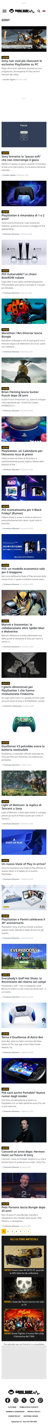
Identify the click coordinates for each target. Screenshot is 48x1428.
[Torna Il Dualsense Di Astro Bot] (24, 1015)
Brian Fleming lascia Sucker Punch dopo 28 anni (20, 393)
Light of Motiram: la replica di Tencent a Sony (21, 806)
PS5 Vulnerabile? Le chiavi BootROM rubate (19, 275)
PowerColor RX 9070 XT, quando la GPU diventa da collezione (24, 1272)
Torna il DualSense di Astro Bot (22, 1037)
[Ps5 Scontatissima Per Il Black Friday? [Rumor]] (24, 488)
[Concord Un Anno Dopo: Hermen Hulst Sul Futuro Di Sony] (24, 1129)
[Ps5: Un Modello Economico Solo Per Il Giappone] (24, 546)
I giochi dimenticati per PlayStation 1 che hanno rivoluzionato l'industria (18, 690)
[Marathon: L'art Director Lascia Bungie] (24, 311)
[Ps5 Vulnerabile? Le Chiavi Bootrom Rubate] (24, 252)
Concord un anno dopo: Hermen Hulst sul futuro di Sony (23, 1153)
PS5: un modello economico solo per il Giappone (23, 570)
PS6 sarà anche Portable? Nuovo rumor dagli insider (23, 1094)
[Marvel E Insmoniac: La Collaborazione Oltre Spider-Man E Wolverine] (24, 602)
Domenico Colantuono (12, 706)
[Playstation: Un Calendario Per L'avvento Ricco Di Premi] (24, 429)
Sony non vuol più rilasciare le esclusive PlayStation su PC (22, 62)
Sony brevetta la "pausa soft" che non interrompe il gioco (21, 158)
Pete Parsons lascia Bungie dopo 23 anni (23, 1209)
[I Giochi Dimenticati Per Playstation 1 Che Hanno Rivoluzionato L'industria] (24, 665)
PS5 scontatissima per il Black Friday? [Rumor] (22, 511)
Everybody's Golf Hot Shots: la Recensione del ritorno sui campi (24, 980)
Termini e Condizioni (15, 1412)
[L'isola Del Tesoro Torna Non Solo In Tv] (24, 1288)
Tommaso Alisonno (11, 234)
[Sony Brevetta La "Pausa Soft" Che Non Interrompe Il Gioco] (24, 134)
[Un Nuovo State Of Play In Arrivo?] (24, 842)
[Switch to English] (43, 11)
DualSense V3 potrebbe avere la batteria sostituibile (23, 747)
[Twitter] (25, 1400)
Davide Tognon (9, 79)
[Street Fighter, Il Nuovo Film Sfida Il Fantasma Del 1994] (24, 1320)
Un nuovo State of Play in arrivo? (24, 864)
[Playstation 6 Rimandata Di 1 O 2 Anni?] (24, 193)
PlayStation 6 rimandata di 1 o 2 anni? (23, 217)
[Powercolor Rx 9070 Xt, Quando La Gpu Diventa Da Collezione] (24, 1256)
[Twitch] (40, 1400)
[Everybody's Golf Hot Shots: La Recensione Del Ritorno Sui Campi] (24, 956)
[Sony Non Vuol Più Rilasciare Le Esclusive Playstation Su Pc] (24, 39)
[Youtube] (33, 1400)
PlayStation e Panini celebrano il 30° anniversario (23, 921)
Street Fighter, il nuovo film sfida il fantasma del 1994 (24, 1335)
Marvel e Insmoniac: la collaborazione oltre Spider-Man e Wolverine (23, 628)
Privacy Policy (34, 1412)
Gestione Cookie (31, 1416)
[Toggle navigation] (4, 11)
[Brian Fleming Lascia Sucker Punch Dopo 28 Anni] (24, 370)
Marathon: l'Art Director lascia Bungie (22, 334)
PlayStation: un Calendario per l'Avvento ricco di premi (22, 452)
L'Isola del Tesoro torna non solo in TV (24, 1303)
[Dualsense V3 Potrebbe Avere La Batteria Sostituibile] (24, 724)
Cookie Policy (14, 1416)
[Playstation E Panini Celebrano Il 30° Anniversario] (24, 897)
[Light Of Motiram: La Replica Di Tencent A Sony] (24, 783)
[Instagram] (17, 1400)
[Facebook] (9, 1400)
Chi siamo (12, 1407)
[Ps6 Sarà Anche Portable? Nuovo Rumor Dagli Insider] (24, 1070)
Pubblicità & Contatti (29, 1407)
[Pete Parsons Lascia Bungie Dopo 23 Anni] (24, 1185)
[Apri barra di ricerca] (39, 11)
